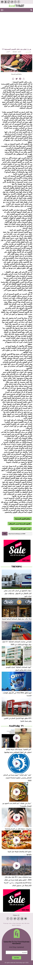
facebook (18, 2)
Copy (5, 533)
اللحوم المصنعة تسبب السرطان (19, 523)
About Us (14, 925)
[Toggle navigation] (2, 10)
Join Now (16, 957)
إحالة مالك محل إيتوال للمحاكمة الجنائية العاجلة (16, 618)
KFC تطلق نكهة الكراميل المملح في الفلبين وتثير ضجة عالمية (17, 719)
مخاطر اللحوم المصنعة (22, 518)
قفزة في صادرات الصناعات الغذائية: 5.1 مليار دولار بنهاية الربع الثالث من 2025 (16, 642)
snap (5, 1)
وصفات (10, 923)
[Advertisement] (16, 29)
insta (15, 2)
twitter (12, 2)
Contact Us (18, 925)
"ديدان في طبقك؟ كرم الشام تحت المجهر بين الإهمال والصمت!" (16, 804)
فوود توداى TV (5, 923)
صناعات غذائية (27, 923)
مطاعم (23, 923)
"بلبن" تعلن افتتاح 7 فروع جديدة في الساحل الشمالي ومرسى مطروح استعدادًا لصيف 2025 (17, 777)
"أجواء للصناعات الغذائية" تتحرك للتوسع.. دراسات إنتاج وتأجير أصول (18, 668)
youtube (2, 2)
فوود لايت (14, 923)
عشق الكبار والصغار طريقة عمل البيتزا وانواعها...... (19, 852)
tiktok (8, 1)
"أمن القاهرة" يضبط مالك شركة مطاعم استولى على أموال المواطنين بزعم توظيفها (17, 750)
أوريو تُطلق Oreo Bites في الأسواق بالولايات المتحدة (17, 694)
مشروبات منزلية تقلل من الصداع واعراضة (18, 828)
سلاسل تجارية (18, 923)
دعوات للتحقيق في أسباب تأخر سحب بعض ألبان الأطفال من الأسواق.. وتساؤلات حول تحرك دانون (17, 593)
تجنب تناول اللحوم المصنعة (21, 528)
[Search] (31, 10)
